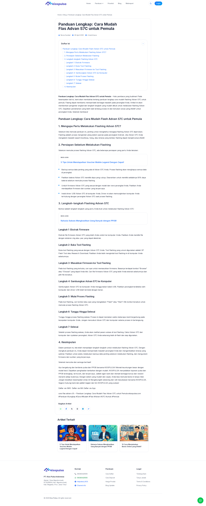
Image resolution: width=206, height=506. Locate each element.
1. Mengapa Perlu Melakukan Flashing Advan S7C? (85, 52)
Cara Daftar (110, 474)
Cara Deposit (110, 478)
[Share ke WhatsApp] (60, 409)
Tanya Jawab (141, 478)
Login (158, 3)
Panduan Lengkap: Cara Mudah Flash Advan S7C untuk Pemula (89, 49)
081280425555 (82, 478)
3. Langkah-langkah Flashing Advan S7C (81, 59)
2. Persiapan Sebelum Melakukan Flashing (81, 56)
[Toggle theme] (151, 3)
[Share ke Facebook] (66, 409)
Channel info (81, 485)
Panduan (98, 3)
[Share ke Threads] (77, 409)
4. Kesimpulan (70, 87)
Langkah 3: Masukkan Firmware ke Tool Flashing (86, 69)
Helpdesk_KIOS (82, 481)
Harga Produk (110, 481)
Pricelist (111, 3)
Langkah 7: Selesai (73, 83)
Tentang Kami (141, 474)
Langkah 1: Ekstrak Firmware (78, 62)
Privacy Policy (141, 485)
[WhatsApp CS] (200, 500)
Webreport (129, 3)
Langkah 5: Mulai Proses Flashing (79, 76)
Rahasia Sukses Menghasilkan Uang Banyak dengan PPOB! (89, 221)
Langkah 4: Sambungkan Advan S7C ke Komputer (86, 73)
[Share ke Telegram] (83, 409)
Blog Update (110, 485)
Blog (119, 3)
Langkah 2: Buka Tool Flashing (78, 66)
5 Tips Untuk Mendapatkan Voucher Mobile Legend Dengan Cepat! (92, 162)
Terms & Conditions (143, 481)
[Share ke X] (72, 409)
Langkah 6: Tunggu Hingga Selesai (80, 80)
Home (88, 3)
